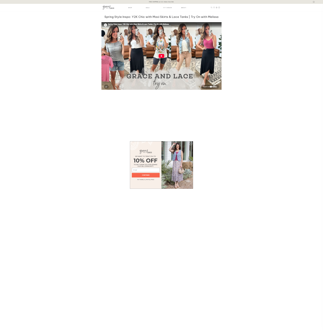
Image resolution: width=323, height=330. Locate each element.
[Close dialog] (190, 143)
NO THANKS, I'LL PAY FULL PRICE (145, 179)
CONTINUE (145, 175)
